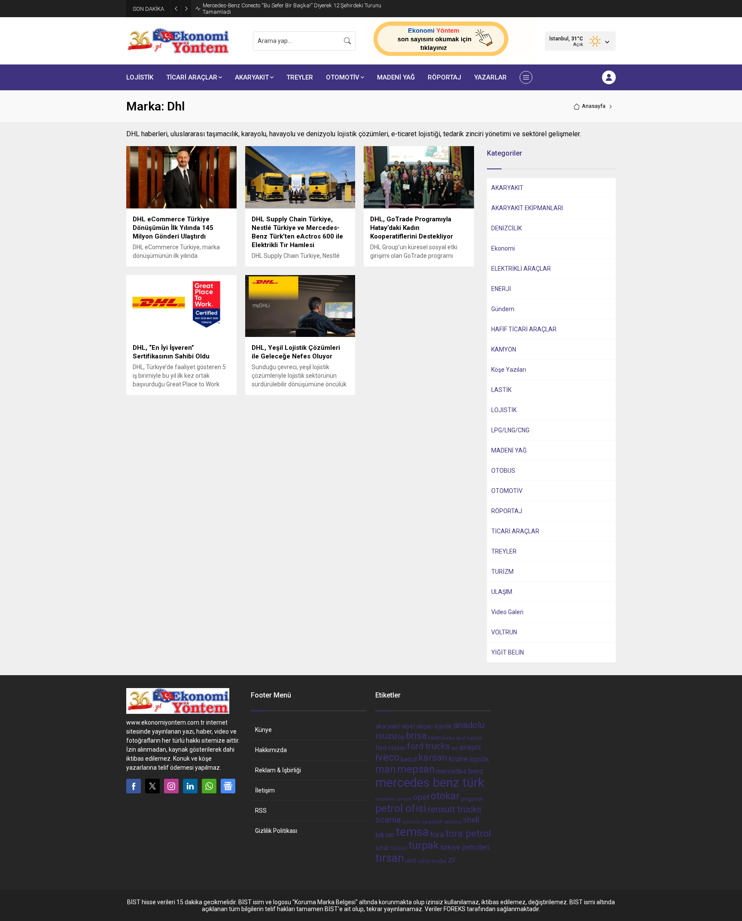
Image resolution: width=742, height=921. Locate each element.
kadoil (409, 759)
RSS (261, 810)
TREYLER (504, 551)
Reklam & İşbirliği (278, 770)
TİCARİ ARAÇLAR (515, 531)
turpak (423, 845)
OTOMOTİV (507, 490)
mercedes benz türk (429, 782)
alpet (408, 726)
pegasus (472, 799)
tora (437, 834)
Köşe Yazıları (508, 369)
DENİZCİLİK (506, 228)
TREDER (398, 848)
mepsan (416, 769)
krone (458, 759)
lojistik (479, 759)
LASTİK (501, 389)
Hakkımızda (271, 750)
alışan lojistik (434, 726)
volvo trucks (432, 861)
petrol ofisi (400, 808)
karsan (432, 757)
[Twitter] (152, 786)
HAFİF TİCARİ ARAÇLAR (523, 329)
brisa (416, 735)
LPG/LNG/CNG (510, 430)
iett (454, 748)
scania (388, 819)
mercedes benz (460, 771)
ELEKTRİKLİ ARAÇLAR (521, 268)
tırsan (389, 857)
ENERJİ (501, 288)
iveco (387, 757)
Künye (263, 729)
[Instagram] (171, 786)
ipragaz (470, 747)
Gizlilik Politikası (276, 830)
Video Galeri (507, 612)
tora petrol (468, 833)
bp (401, 737)
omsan (404, 799)
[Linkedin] (190, 786)
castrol (436, 737)
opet (421, 797)
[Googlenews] (228, 786)
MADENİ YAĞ (509, 450)
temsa (412, 832)
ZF (452, 860)
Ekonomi (503, 248)
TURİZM (502, 571)
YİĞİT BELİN (507, 652)
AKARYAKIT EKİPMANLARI (527, 208)
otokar (445, 796)
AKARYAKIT (507, 187)
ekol (450, 738)
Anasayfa (593, 106)
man (385, 769)
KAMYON (503, 349)
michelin (385, 799)
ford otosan (390, 747)
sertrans (453, 822)
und (410, 860)
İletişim (265, 790)
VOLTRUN (504, 632)
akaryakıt (387, 726)
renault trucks (455, 809)
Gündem (502, 309)
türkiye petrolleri (464, 847)
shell (471, 820)
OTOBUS (503, 470)
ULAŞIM (501, 591)
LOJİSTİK (504, 410)
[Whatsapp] (209, 786)
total (381, 848)
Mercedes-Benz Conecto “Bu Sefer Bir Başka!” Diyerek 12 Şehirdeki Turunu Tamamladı (292, 8)
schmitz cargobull (422, 822)
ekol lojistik (469, 738)
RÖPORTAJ (506, 511)
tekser (385, 835)
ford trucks (428, 746)
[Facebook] (133, 786)
